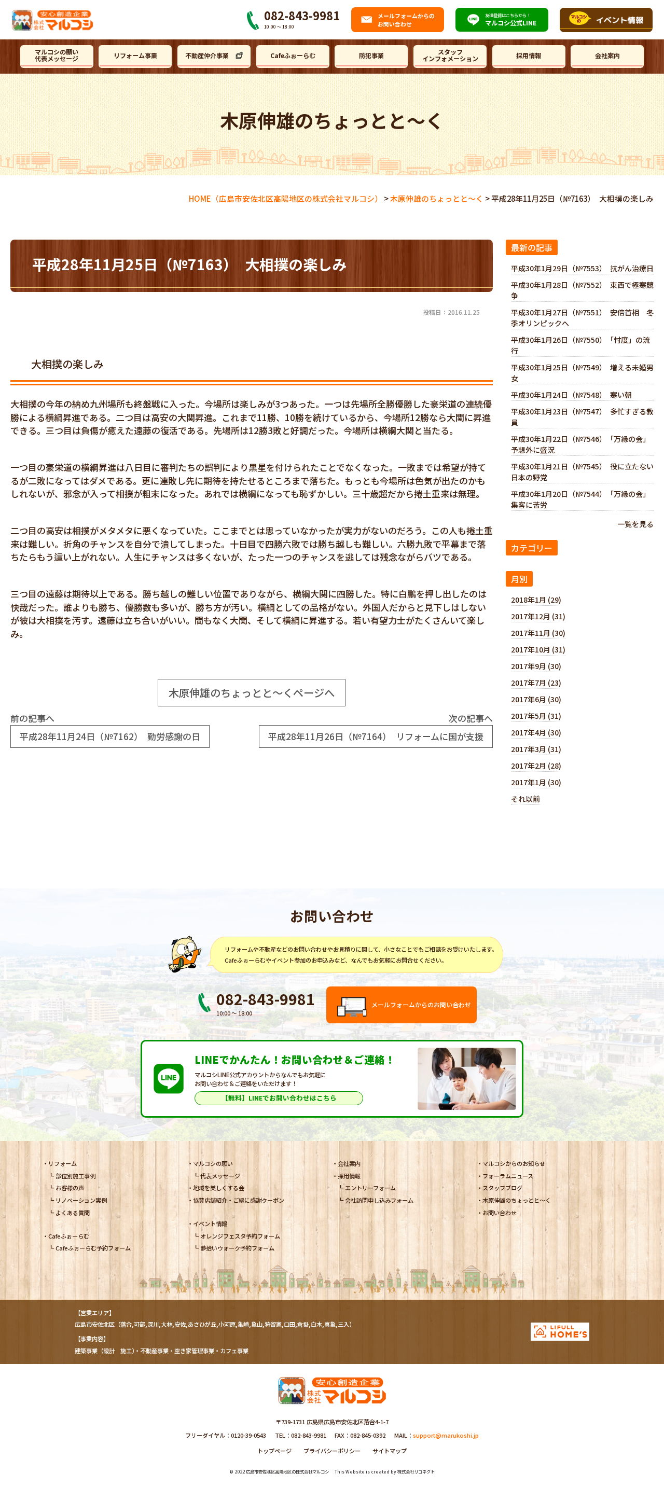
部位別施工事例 (75, 1176)
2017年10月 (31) (538, 649)
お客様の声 (70, 1188)
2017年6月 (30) (536, 699)
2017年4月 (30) (536, 732)
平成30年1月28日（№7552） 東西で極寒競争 (582, 290)
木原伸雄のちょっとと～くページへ (252, 692)
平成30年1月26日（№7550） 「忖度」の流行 (580, 345)
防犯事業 (371, 55)
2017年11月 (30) (538, 633)
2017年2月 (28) (536, 765)
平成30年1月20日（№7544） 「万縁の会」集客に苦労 (580, 499)
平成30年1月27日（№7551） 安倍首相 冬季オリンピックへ (582, 317)
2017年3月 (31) (536, 749)
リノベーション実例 (81, 1200)
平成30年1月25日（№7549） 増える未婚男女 (582, 372)
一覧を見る (635, 524)
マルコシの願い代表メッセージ (56, 55)
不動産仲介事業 (207, 55)
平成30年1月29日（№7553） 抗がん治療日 (582, 268)
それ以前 (525, 799)
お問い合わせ (499, 1212)
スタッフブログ (502, 1188)
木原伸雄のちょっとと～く (516, 1200)
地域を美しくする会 (218, 1188)
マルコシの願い (213, 1163)
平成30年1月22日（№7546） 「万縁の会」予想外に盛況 (580, 444)
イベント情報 (210, 1223)
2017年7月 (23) (536, 682)
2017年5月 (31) (536, 716)
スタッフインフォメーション (450, 55)
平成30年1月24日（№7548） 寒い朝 (571, 395)
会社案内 (607, 55)
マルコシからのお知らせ (513, 1163)
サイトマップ (389, 1451)
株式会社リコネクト (416, 1471)
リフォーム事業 (135, 55)
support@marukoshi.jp (446, 1435)
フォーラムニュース (507, 1176)
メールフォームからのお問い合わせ (421, 1004)
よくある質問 (73, 1212)
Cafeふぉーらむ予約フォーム (93, 1248)
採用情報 (528, 55)
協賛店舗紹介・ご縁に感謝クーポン (238, 1200)
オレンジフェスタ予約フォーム (240, 1236)
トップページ (274, 1451)
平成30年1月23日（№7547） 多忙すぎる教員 (582, 416)
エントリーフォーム (370, 1188)
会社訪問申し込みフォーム (379, 1200)
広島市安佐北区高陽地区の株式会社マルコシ (287, 1471)
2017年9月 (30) (536, 666)
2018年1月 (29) (536, 599)
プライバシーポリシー (332, 1451)
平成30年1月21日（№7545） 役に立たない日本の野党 (582, 471)
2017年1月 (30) (536, 782)
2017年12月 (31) (538, 616)
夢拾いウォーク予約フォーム (237, 1248)
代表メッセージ (220, 1176)
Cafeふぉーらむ (292, 55)
